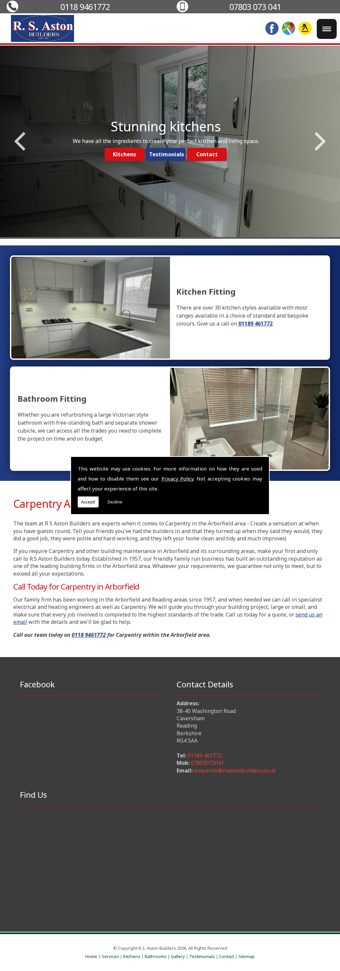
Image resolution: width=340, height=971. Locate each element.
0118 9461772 (85, 6)
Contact (226, 956)
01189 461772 (205, 755)
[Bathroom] (249, 419)
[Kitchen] (90, 307)
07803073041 (207, 762)
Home (91, 956)
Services (110, 956)
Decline (115, 502)
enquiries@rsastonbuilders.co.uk (235, 770)
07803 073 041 (255, 6)
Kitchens (131, 956)
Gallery (178, 956)
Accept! (88, 502)
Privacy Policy (177, 478)
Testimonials (202, 956)
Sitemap (246, 956)
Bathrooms (156, 956)
